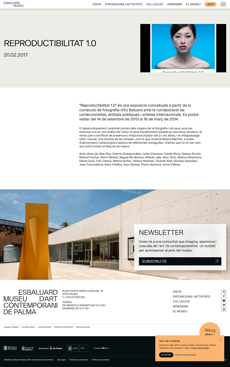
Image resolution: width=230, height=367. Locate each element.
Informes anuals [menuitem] (83, 327)
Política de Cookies (200, 348)
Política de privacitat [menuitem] (79, 360)
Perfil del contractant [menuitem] (63, 327)
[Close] (220, 339)
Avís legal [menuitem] (61, 360)
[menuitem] (97, 4)
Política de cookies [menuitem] (100, 360)
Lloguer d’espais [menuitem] (11, 327)
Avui (210, 4)
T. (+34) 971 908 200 (73, 297)
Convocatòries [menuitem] (44, 327)
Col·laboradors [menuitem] (28, 327)
